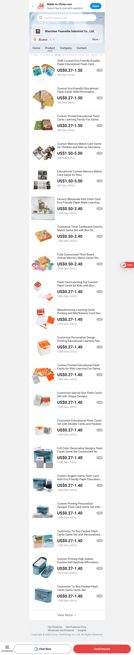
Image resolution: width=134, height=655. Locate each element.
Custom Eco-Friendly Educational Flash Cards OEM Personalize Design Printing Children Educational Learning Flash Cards (80, 93)
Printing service (94, 55)
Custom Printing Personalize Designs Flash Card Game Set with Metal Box (78, 507)
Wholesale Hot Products (61, 630)
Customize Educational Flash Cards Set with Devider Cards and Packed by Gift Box (79, 423)
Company (66, 48)
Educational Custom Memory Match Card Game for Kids (79, 173)
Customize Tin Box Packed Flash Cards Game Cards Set (77, 588)
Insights (82, 630)
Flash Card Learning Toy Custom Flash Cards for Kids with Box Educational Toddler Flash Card (77, 285)
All (31, 55)
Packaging (35, 55)
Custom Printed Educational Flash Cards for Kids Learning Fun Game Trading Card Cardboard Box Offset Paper (79, 370)
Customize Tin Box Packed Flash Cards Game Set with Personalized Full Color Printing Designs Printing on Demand (78, 536)
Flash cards (57, 55)
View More (65, 615)
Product (50, 48)
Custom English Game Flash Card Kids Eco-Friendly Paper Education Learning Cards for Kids (78, 479)
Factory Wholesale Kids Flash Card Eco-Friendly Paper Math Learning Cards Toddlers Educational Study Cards (78, 204)
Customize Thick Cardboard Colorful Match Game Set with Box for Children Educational (79, 230)
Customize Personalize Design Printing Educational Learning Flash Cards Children (79, 340)
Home (36, 48)
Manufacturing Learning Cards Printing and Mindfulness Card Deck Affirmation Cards (79, 313)
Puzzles (87, 55)
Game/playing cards (48, 55)
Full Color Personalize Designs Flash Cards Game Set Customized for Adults (80, 451)
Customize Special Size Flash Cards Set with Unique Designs (79, 394)
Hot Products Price (76, 627)
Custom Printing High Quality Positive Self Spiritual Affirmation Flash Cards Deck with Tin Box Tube (79, 562)
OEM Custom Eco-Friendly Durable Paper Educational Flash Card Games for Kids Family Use (78, 64)
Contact (82, 48)
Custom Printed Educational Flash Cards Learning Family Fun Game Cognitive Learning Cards (78, 119)
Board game (81, 55)
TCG (41, 55)
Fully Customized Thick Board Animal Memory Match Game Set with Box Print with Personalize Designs (77, 259)
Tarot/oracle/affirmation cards (69, 55)
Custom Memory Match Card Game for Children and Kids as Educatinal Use (79, 147)
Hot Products (55, 627)
